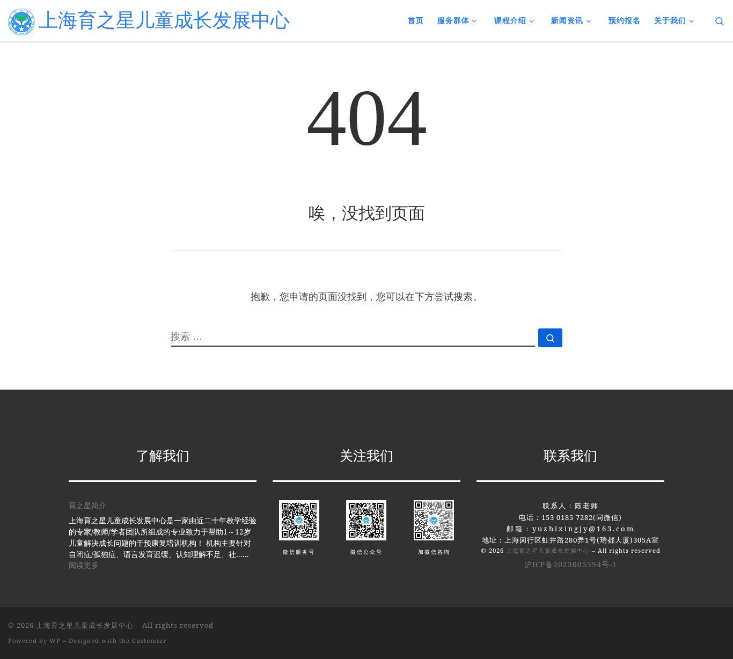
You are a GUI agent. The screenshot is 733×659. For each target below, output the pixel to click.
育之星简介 (87, 505)
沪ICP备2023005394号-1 (570, 564)
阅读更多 (84, 565)
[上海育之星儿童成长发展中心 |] (21, 20)
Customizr (149, 640)
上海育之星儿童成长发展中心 (548, 550)
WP (55, 640)
